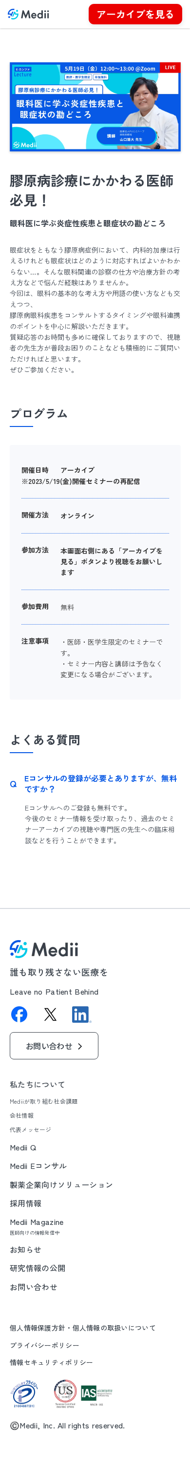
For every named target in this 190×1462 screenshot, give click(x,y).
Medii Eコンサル (38, 1165)
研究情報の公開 (37, 1267)
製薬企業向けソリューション (61, 1184)
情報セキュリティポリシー (51, 1362)
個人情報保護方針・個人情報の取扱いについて (83, 1327)
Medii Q (23, 1147)
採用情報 (25, 1203)
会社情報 (22, 1115)
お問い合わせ (33, 1286)
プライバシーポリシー (44, 1345)
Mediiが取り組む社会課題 (43, 1101)
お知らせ (25, 1249)
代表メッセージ (31, 1129)
